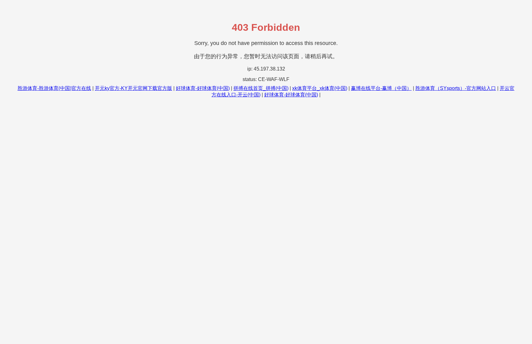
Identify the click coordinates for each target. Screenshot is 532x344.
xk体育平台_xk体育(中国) (319, 88)
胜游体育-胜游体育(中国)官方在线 (54, 88)
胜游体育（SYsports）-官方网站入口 (455, 88)
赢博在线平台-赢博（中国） (381, 88)
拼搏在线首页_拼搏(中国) (260, 88)
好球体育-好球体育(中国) (203, 88)
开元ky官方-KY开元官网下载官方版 (133, 88)
